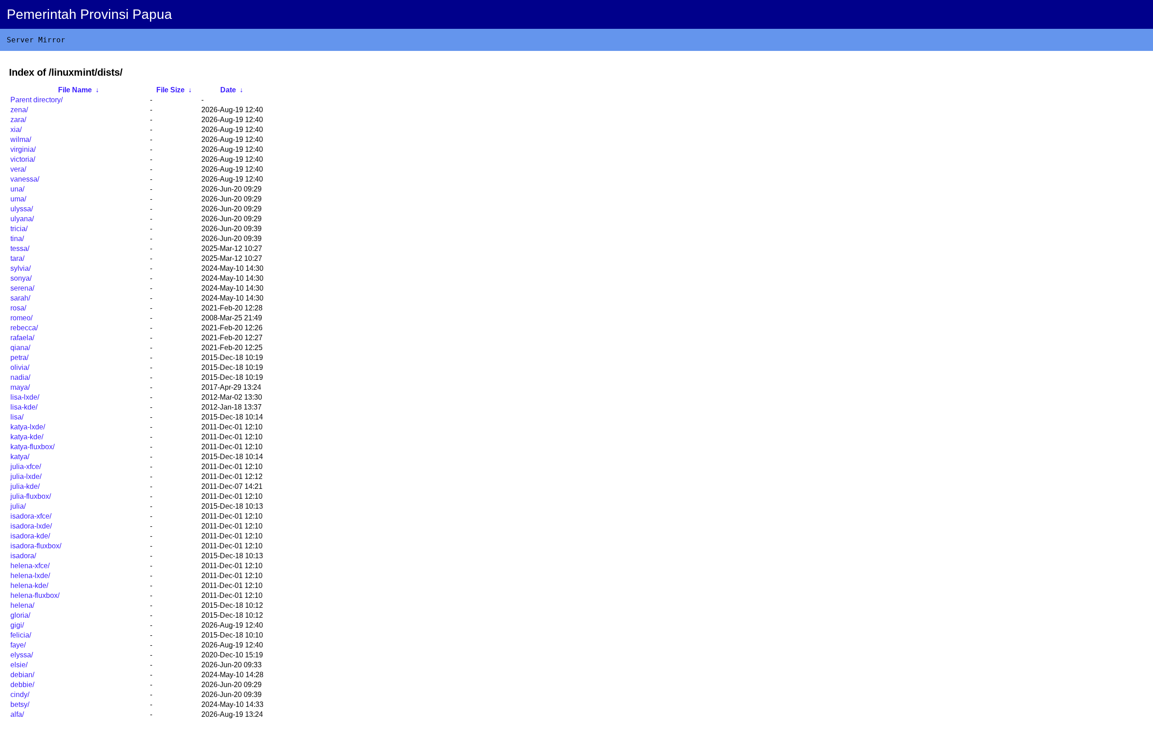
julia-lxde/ (25, 476)
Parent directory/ (36, 100)
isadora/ (23, 556)
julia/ (18, 506)
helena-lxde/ (30, 575)
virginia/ (23, 149)
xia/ (16, 129)
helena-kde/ (29, 585)
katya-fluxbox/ (32, 447)
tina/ (17, 238)
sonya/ (21, 278)
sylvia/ (20, 268)
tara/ (17, 258)
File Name (75, 90)
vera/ (18, 169)
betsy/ (19, 704)
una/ (17, 189)
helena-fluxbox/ (34, 595)
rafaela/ (22, 338)
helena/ (22, 605)
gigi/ (17, 625)
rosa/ (18, 308)
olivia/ (19, 367)
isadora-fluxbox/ (35, 546)
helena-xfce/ (30, 566)
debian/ (22, 675)
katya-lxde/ (27, 427)
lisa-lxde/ (24, 397)
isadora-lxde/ (31, 526)
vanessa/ (24, 179)
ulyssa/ (21, 209)
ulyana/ (22, 219)
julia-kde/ (25, 486)
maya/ (20, 387)
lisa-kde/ (23, 407)
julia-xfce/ (25, 466)
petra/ (19, 357)
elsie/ (18, 665)
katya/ (19, 456)
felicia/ (20, 635)
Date (228, 90)
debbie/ (22, 684)
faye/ (18, 645)
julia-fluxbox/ (30, 496)
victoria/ (22, 159)
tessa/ (19, 248)
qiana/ (20, 347)
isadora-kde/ (30, 536)
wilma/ (20, 139)
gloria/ (20, 615)
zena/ (19, 110)
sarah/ (20, 298)
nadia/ (20, 377)
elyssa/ (21, 655)
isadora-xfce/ (30, 516)
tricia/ (18, 228)
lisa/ (16, 417)
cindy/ (19, 694)
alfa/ (17, 714)
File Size (170, 90)
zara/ (18, 119)
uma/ (18, 199)
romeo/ (21, 318)
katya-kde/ (26, 437)
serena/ (22, 288)
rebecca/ (24, 328)
